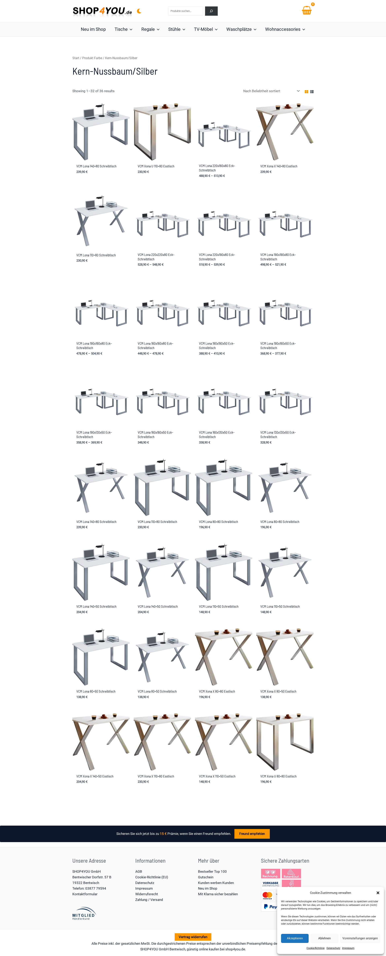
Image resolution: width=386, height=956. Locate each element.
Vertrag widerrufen (193, 937)
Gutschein (205, 877)
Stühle (174, 29)
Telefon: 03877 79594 (89, 888)
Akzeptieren (295, 938)
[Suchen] (211, 10)
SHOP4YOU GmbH (86, 871)
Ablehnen (324, 938)
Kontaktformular (85, 894)
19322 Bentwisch (85, 883)
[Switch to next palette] (139, 11)
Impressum (348, 948)
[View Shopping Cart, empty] (307, 11)
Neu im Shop (93, 29)
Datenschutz (333, 948)
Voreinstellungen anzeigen (360, 938)
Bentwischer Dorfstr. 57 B (91, 877)
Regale (148, 29)
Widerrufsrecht (146, 894)
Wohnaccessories (282, 29)
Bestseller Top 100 (212, 871)
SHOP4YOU (149, 949)
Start (75, 58)
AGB (138, 871)
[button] (378, 893)
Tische (121, 29)
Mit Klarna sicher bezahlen (218, 894)
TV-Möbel (203, 29)
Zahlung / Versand (149, 900)
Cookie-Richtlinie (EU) (151, 877)
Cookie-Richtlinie (315, 948)
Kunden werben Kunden (216, 883)
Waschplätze (239, 29)
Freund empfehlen (252, 834)
